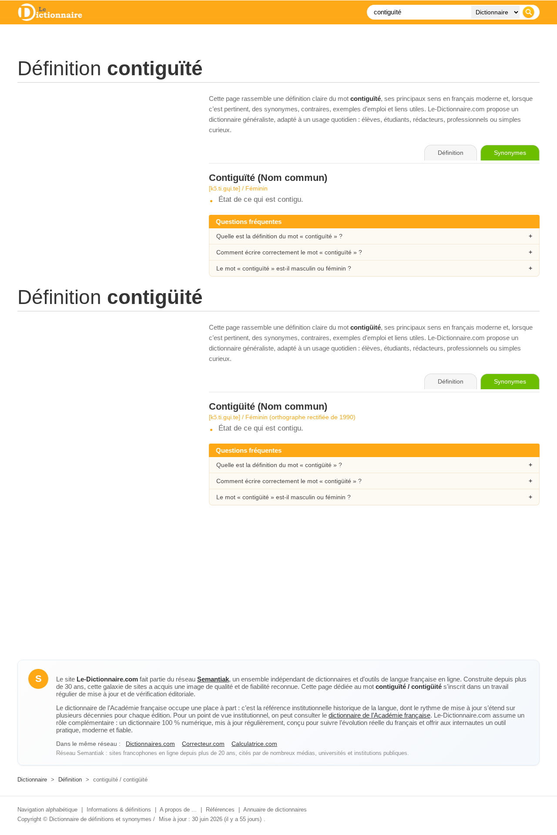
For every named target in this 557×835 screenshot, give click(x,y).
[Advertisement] (104, 154)
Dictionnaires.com (150, 743)
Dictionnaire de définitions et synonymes (100, 819)
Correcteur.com (203, 743)
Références (220, 809)
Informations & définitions (119, 809)
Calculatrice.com (254, 743)
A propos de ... (178, 809)
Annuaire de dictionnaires (275, 809)
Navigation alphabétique (47, 809)
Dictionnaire (32, 779)
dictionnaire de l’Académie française (379, 715)
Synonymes (510, 152)
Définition (70, 779)
